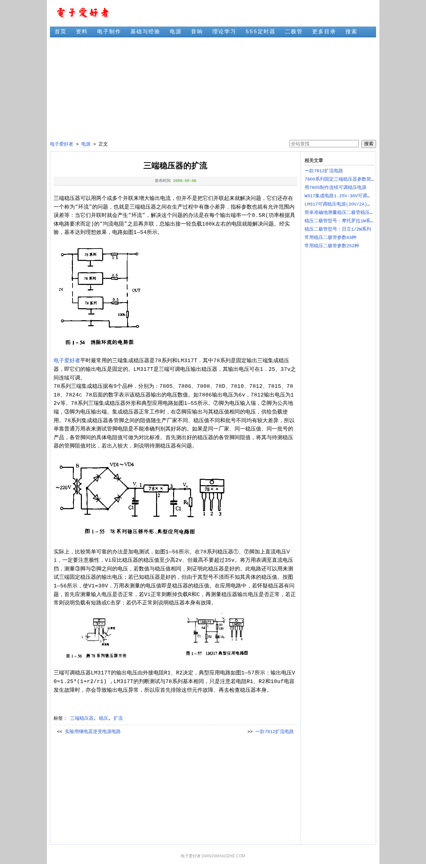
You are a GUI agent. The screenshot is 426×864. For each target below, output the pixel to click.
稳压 (103, 718)
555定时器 (261, 32)
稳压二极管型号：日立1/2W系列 (338, 229)
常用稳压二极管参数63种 (330, 237)
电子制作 (109, 32)
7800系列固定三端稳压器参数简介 (340, 179)
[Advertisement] (213, 88)
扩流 (118, 718)
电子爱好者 (61, 144)
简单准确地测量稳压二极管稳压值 (339, 212)
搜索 (351, 32)
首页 (61, 32)
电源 (176, 32)
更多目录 (324, 32)
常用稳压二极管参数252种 (332, 246)
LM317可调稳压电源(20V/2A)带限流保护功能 (352, 204)
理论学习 (224, 32)
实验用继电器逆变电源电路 (93, 731)
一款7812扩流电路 (274, 731)
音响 (197, 32)
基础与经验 (145, 32)
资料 (82, 32)
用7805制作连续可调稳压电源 (335, 187)
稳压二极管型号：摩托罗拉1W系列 (340, 221)
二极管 (294, 32)
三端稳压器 (82, 718)
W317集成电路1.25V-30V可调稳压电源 (345, 196)
